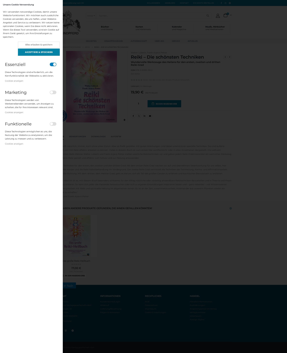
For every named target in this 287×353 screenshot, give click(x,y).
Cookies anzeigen (14, 81)
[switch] (53, 64)
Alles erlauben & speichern (38, 44)
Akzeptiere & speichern (39, 52)
